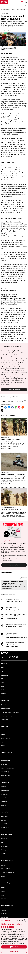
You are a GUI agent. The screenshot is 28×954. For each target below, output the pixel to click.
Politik (8, 9)
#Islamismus (19, 397)
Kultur (2, 679)
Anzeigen (3, 898)
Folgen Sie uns (4, 657)
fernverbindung (5, 790)
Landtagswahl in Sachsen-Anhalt (10, 712)
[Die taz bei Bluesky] (13, 657)
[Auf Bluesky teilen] (9, 407)
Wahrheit (3, 693)
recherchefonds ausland (7, 768)
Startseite (3, 9)
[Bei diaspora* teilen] (19, 407)
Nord (2, 690)
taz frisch (3, 820)
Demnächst (4, 838)
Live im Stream (5, 846)
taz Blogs (3, 865)
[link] (4, 6)
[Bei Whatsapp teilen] (16, 407)
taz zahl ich (4, 764)
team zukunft (4, 816)
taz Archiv (3, 876)
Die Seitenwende (5, 738)
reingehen (3, 805)
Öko (2, 671)
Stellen (3, 742)
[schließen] (25, 920)
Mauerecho (4, 798)
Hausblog (3, 734)
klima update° (5, 794)
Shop (2, 895)
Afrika (13, 9)
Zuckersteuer (4, 705)
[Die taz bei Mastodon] (10, 657)
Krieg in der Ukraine (6, 716)
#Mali (13, 397)
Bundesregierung (5, 708)
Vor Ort (3, 842)
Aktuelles (3, 731)
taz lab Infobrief (5, 827)
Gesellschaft (4, 675)
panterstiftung (5, 771)
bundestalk (4, 786)
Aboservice (4, 913)
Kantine (3, 891)
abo (2, 757)
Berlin (2, 686)
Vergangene (4, 850)
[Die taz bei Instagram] (17, 657)
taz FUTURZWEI (5, 868)
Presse (3, 745)
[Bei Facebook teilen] (12, 407)
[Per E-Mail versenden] (2, 407)
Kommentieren (11, 401)
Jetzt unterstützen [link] (14, 390)
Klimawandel (4, 719)
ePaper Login (4, 917)
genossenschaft (5, 760)
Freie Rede (4, 801)
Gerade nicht (20, 920)
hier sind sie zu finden (8, 588)
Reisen (3, 887)
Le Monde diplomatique (7, 872)
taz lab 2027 (4, 853)
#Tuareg (9, 397)
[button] (26, 2)
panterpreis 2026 (5, 775)
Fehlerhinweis (19, 401)
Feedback (3, 910)
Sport (2, 682)
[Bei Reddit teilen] (23, 407)
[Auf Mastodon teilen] (5, 407)
